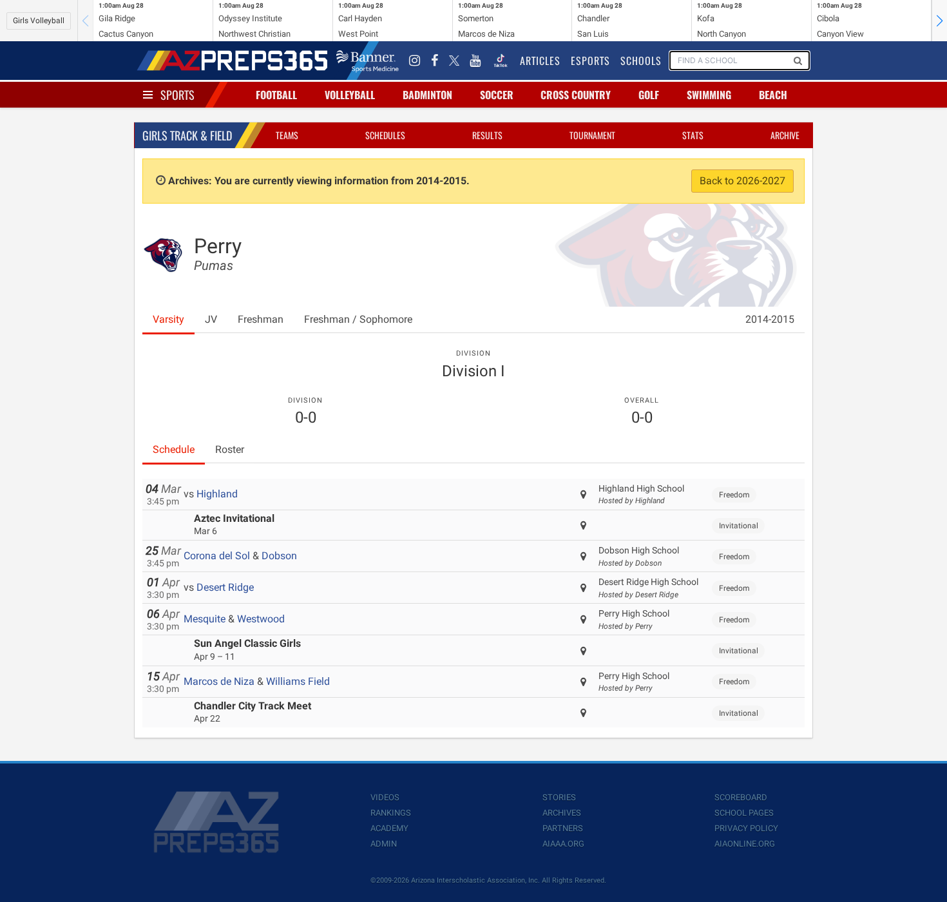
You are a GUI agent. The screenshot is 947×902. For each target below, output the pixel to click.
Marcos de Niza (219, 681)
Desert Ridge (225, 587)
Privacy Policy (746, 828)
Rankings (390, 813)
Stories (559, 797)
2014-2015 (769, 319)
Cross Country (575, 94)
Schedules (385, 135)
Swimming (709, 94)
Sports (177, 94)
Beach (773, 94)
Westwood (261, 619)
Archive (784, 135)
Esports (590, 60)
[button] (939, 20)
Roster (229, 449)
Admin (383, 844)
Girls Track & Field (187, 135)
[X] (454, 60)
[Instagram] (415, 60)
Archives (561, 813)
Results (487, 135)
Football (276, 94)
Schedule (174, 449)
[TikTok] (500, 60)
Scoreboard (740, 797)
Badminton (427, 94)
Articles (540, 60)
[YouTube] (475, 60)
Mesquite (204, 619)
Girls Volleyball (38, 20)
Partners (562, 828)
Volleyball (350, 94)
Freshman (260, 319)
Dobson (279, 556)
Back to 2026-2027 (742, 181)
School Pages (744, 813)
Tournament (592, 135)
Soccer (496, 94)
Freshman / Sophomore (358, 319)
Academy (389, 828)
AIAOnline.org (744, 844)
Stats (692, 135)
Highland (217, 494)
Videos (384, 797)
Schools (641, 60)
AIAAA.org (563, 844)
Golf (648, 94)
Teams (287, 135)
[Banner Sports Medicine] (367, 60)
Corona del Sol (217, 556)
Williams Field (298, 681)
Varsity (168, 319)
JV (211, 319)
